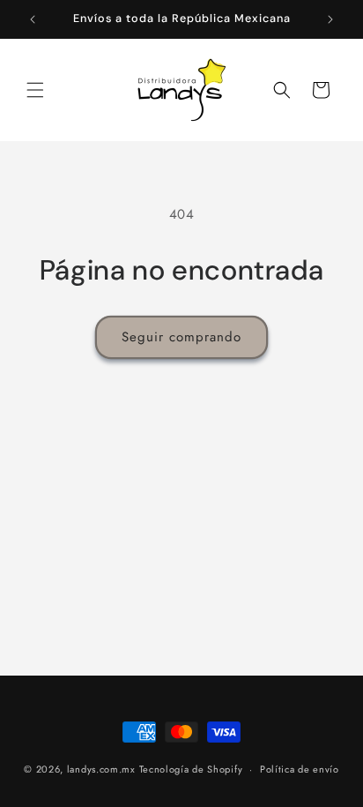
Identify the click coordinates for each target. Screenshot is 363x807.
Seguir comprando (181, 337)
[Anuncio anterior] (32, 19)
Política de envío (299, 769)
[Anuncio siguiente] (330, 19)
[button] (35, 90)
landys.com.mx (101, 769)
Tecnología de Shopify (191, 769)
